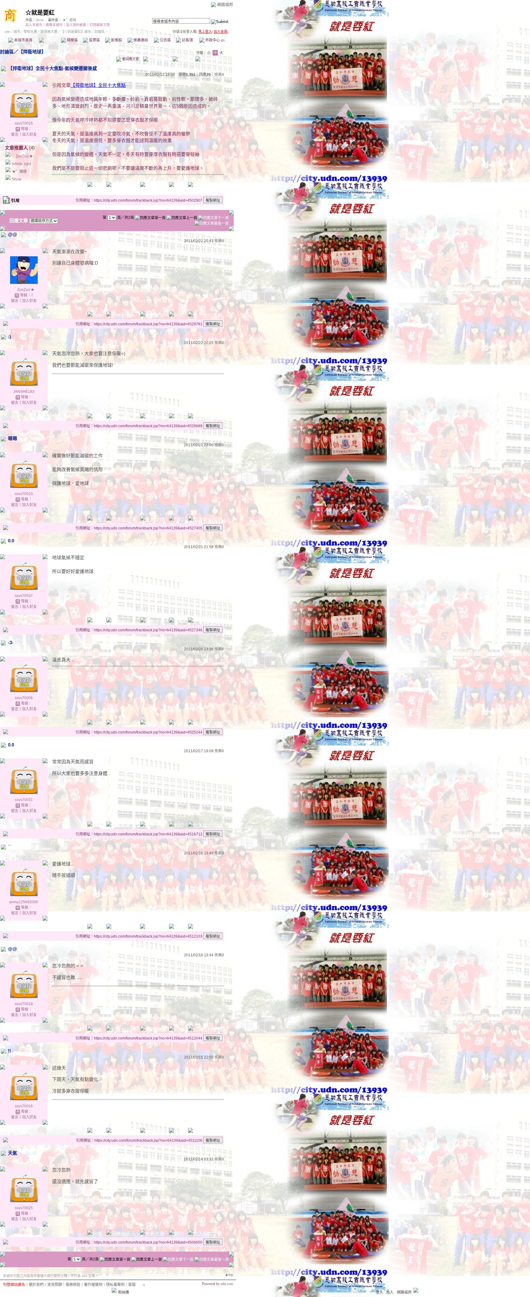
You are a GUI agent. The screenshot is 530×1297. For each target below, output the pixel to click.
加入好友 (29, 134)
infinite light (21, 164)
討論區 (50, 40)
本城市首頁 (23, 40)
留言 (14, 134)
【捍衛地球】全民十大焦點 (98, 85)
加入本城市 (33, 25)
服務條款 (73, 1285)
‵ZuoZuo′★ (22, 156)
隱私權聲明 (115, 1285)
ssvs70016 (24, 123)
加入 (390, 1292)
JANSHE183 (23, 391)
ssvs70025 (24, 1208)
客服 (132, 1285)
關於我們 (36, 1285)
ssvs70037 (24, 596)
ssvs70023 (24, 494)
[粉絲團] (114, 1290)
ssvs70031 (24, 800)
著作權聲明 (93, 1285)
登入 (379, 1292)
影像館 (116, 40)
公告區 (165, 40)
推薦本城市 (54, 25)
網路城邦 (225, 4)
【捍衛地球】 (32, 51)
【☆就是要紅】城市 (76, 31)
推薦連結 (140, 40)
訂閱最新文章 (100, 25)
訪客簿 (187, 40)
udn (7, 31)
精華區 (72, 40)
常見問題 (54, 1285)
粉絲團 (123, 1292)
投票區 (94, 40)
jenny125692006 (24, 902)
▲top (229, 1274)
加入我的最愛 (76, 25)
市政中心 (214, 40)
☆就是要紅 (40, 13)
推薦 (219, 74)
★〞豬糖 (69, 20)
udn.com (227, 1284)
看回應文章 (130, 59)
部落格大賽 (48, 31)
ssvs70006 (24, 698)
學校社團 (30, 31)
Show (40, 20)
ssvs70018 (24, 1004)
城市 (16, 31)
